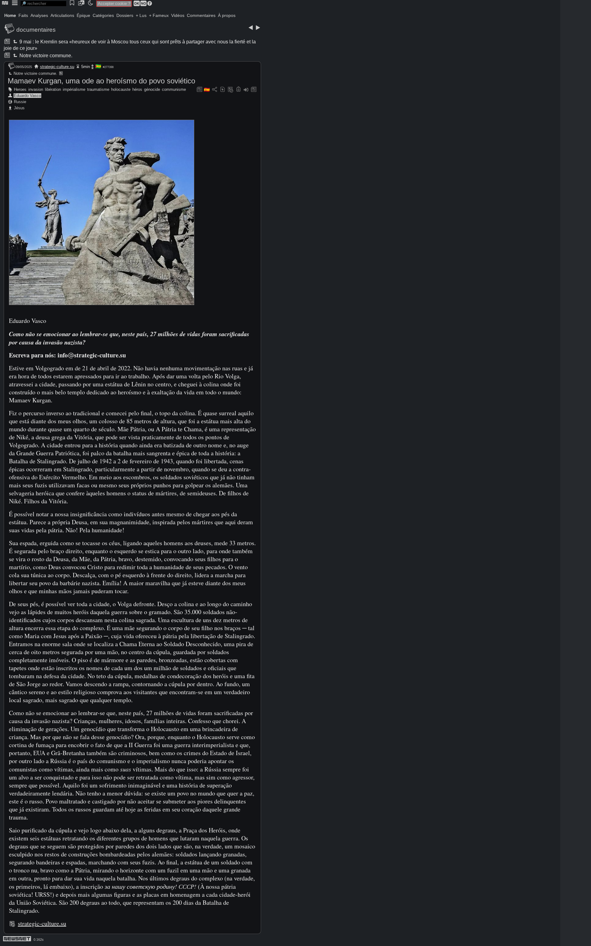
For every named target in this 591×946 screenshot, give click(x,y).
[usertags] (222, 89)
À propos (226, 15)
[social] (214, 89)
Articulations (62, 15)
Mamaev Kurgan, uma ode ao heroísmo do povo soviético (101, 81)
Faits (23, 15)
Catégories (103, 15)
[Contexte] (230, 89)
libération (53, 89)
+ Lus (141, 15)
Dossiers (124, 15)
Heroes (20, 89)
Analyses (39, 15)
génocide (152, 89)
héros (137, 89)
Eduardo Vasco (27, 95)
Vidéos (177, 15)
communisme (174, 89)
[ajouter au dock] (246, 89)
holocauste (121, 89)
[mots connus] (238, 89)
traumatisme (98, 89)
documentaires (36, 29)
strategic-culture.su (57, 66)
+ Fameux (159, 15)
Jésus (19, 108)
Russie (20, 101)
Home (10, 15)
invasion (35, 89)
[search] (43, 3)
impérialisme (74, 89)
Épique (83, 15)
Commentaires (201, 15)
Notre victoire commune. (45, 55)
